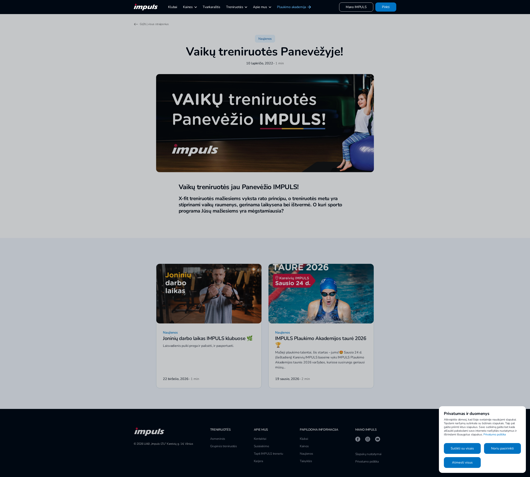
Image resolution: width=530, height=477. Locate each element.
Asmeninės (217, 439)
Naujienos (306, 454)
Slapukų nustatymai (368, 454)
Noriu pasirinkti (502, 448)
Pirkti (386, 7)
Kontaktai (260, 439)
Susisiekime (261, 446)
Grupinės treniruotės (223, 446)
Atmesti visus (462, 462)
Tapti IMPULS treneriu (268, 454)
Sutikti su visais (462, 448)
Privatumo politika (367, 461)
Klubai (304, 439)
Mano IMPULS (356, 7)
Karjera (258, 461)
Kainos (304, 446)
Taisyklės (306, 461)
